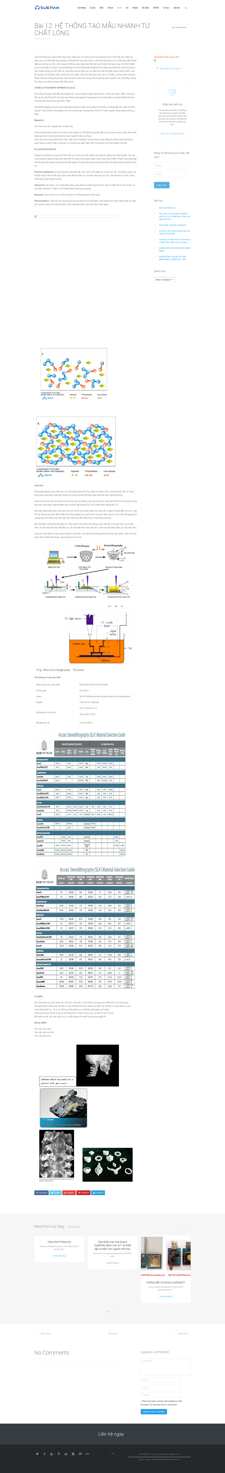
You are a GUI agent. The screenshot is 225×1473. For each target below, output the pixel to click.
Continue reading (59, 1256)
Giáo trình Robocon (167, 208)
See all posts (74, 1227)
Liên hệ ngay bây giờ (174, 133)
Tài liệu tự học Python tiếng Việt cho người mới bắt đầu (174, 232)
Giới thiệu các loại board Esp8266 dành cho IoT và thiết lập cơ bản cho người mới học (174, 216)
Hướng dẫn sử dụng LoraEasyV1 (173, 225)
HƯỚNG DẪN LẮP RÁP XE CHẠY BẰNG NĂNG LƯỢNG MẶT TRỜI (172, 258)
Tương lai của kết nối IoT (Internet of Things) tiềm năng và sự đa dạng (174, 240)
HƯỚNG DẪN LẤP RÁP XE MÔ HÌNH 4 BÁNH (175, 249)
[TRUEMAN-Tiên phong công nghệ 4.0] (47, 8)
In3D (49, 39)
